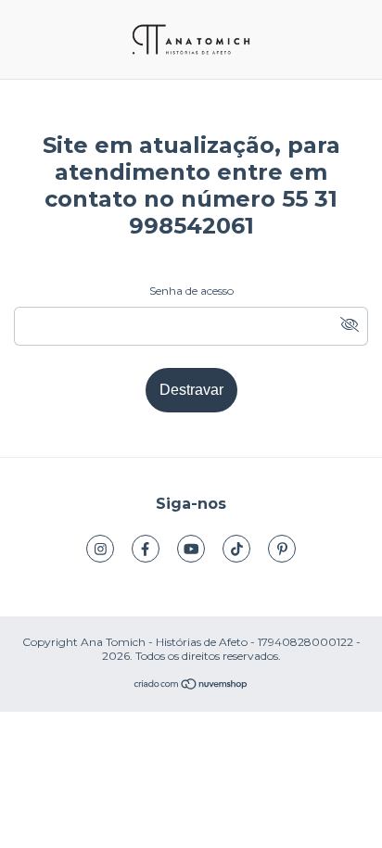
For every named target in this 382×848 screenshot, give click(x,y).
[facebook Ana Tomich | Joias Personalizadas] (145, 549)
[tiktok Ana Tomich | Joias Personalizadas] (236, 549)
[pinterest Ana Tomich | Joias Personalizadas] (282, 549)
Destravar (191, 390)
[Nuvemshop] (191, 686)
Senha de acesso (191, 290)
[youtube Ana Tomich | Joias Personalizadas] (191, 549)
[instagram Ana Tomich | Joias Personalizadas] (100, 549)
